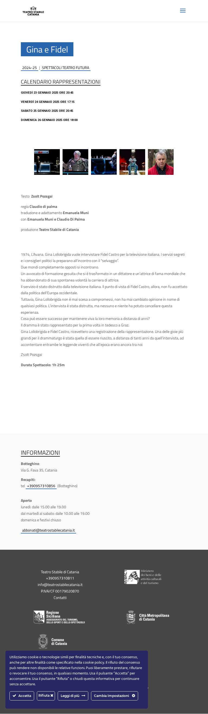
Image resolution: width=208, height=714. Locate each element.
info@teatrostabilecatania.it (60, 584)
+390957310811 (60, 578)
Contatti (60, 597)
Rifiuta (44, 695)
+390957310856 (41, 486)
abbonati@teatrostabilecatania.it (48, 530)
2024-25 (29, 67)
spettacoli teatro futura (65, 67)
